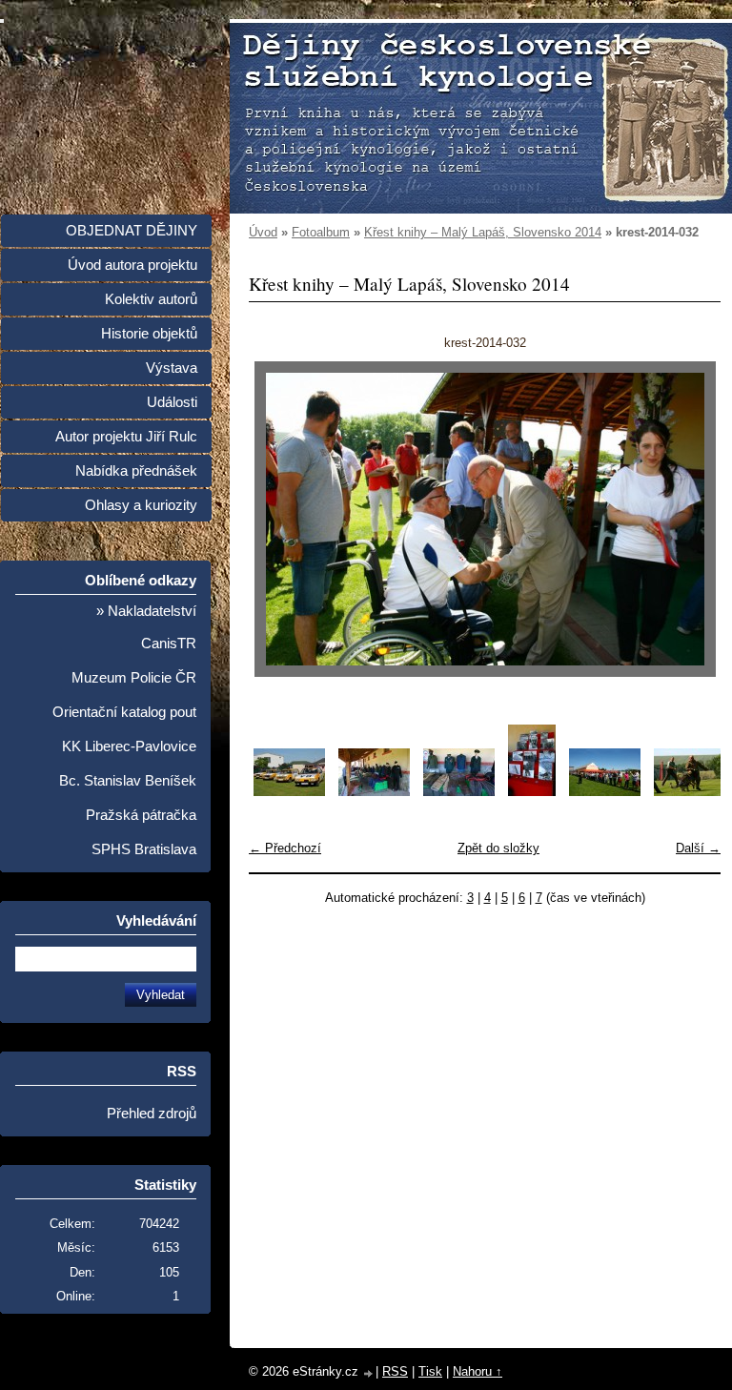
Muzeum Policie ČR (133, 677)
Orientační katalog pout (124, 712)
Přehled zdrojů (151, 1113)
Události (172, 402)
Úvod (263, 232)
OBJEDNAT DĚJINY (131, 230)
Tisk (430, 1371)
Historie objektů (149, 333)
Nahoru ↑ (477, 1371)
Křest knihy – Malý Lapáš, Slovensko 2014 (482, 232)
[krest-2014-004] (532, 792)
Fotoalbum (321, 232)
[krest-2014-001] (289, 792)
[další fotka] (689, 519)
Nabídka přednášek (136, 471)
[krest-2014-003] (459, 792)
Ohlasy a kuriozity (141, 505)
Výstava (171, 368)
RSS (395, 1371)
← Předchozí (285, 848)
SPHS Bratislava (144, 849)
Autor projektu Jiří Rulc (126, 436)
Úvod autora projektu (132, 265)
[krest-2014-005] (604, 792)
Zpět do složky (498, 848)
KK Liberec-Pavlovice (129, 746)
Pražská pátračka (141, 815)
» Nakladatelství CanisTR (146, 627)
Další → (698, 848)
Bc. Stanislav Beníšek (127, 780)
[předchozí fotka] (279, 519)
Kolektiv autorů (151, 299)
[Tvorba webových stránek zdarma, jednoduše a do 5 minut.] (369, 1373)
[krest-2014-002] (374, 792)
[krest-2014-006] (689, 792)
